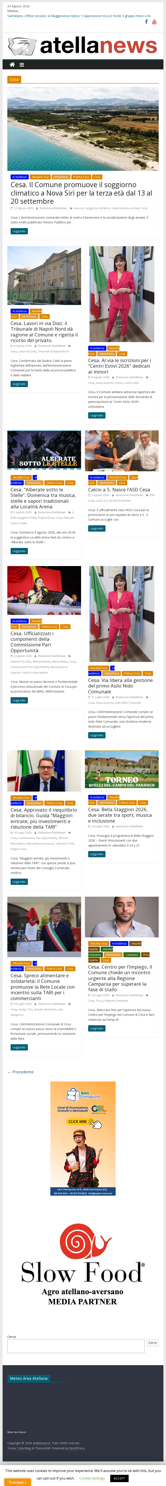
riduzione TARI (65, 843)
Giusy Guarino (120, 208)
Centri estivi (132, 383)
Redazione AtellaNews (54, 208)
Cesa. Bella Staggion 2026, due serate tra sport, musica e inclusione (120, 815)
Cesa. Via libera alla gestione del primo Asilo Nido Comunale (120, 686)
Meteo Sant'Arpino (16, 1432)
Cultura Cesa (54, 483)
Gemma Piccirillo (21, 661)
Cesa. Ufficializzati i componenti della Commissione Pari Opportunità (32, 642)
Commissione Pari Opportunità (30, 667)
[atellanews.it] (83, 35)
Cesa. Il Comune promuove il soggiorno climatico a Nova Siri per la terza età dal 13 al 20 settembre (81, 193)
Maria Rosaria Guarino (40, 843)
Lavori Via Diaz (27, 351)
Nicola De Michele (120, 501)
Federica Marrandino (35, 672)
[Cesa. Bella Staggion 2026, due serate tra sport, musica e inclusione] (122, 752)
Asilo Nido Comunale (128, 703)
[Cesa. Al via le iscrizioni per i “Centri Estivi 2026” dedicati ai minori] (121, 248)
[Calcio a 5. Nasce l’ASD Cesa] (122, 433)
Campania (132, 955)
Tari (29, 1009)
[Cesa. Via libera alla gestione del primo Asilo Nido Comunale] (121, 568)
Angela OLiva (46, 518)
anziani (135, 208)
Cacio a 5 (101, 501)
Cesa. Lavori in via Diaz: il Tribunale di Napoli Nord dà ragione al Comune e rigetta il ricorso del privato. (44, 331)
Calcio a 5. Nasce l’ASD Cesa (119, 489)
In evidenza (20, 177)
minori (119, 383)
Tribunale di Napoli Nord (53, 351)
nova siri (78, 208)
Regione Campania (116, 1000)
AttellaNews (61, 177)
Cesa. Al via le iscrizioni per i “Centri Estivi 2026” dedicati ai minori (119, 366)
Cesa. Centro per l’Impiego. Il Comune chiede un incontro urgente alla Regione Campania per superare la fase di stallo (120, 978)
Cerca (11, 1337)
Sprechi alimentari (45, 1009)
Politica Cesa (81, 177)
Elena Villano (60, 661)
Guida (22, 1009)
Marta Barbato (42, 661)
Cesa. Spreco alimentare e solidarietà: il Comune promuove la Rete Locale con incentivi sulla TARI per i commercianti (43, 986)
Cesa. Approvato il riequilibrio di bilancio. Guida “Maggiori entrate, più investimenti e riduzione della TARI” (44, 818)
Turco (99, 1000)
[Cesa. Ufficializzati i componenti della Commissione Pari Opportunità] (44, 568)
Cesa (97, 177)
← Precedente (20, 1071)
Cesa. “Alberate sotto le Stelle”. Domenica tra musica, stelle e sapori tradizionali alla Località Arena (43, 498)
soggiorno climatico (98, 208)
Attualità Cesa (40, 177)
